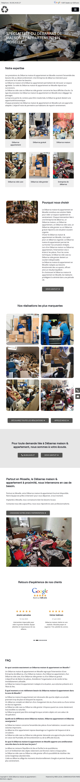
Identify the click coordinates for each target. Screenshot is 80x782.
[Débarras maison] (63, 126)
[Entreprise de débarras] (63, 165)
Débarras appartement (15, 143)
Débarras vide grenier (39, 182)
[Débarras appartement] (15, 126)
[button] (34, 640)
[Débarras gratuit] (39, 126)
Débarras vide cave (15, 182)
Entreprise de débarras (63, 183)
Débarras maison (63, 142)
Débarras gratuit (39, 142)
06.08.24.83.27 (15, 3)
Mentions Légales (6, 779)
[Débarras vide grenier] (39, 165)
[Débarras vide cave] (15, 165)
